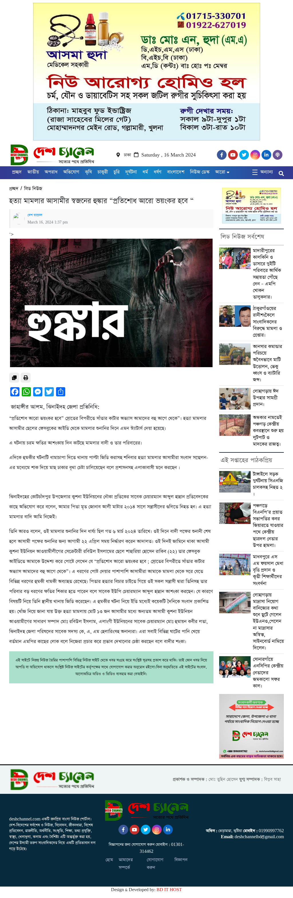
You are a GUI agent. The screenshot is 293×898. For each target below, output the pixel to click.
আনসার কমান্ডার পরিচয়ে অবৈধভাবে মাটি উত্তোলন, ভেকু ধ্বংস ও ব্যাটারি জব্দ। (267, 363)
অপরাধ (51, 172)
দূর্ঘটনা (131, 172)
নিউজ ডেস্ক (199, 172)
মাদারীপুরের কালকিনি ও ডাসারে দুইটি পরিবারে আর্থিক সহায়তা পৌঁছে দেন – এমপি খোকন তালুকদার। (267, 274)
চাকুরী (103, 172)
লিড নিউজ (33, 188)
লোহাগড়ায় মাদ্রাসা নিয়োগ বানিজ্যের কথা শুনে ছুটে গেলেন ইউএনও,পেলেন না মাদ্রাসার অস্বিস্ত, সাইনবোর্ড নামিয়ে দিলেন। (268, 621)
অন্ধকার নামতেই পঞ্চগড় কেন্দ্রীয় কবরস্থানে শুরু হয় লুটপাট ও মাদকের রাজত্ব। (268, 431)
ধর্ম (145, 172)
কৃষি (88, 172)
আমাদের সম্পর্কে (126, 864)
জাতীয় (33, 172)
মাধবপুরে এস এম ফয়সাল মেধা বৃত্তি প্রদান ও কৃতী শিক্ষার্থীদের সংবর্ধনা (268, 570)
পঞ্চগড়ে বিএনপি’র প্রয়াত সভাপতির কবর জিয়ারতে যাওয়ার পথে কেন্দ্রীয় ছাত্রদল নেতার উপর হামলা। (268, 526)
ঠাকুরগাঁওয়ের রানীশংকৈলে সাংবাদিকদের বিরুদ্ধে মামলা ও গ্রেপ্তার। (267, 322)
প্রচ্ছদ (17, 172)
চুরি (117, 172)
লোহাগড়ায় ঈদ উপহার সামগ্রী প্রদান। (266, 398)
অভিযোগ (71, 172)
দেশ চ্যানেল (34, 215)
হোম (109, 860)
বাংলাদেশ (175, 172)
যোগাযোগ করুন (155, 864)
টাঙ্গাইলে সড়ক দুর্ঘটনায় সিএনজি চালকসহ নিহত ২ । (268, 484)
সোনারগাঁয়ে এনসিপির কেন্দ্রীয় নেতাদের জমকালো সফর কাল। (268, 672)
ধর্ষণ (157, 172)
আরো (220, 172)
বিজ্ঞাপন (181, 860)
